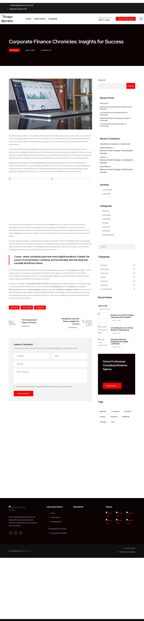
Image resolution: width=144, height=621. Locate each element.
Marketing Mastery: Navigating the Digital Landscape (115, 119)
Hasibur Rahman (106, 148)
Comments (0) (46, 50)
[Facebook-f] (11, 533)
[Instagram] (138, 8)
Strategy (103, 422)
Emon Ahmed (105, 166)
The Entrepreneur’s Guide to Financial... (29, 321)
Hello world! (104, 103)
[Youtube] (134, 8)
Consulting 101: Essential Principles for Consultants (113, 125)
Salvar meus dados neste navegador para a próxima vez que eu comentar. (44, 386)
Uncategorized (108, 235)
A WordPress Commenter (109, 144)
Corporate (14, 50)
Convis (102, 157)
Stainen (29, 551)
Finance (105, 223)
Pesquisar (102, 80)
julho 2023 (106, 194)
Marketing (106, 231)
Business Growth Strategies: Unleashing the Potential (116, 108)
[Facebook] (131, 8)
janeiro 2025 (107, 190)
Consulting (27, 307)
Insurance (106, 227)
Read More (26, 326)
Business (14, 307)
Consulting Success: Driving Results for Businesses (114, 114)
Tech (113, 422)
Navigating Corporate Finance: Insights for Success (70, 321)
